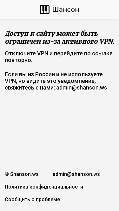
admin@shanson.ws (81, 87)
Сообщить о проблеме (32, 199)
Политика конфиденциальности (44, 187)
